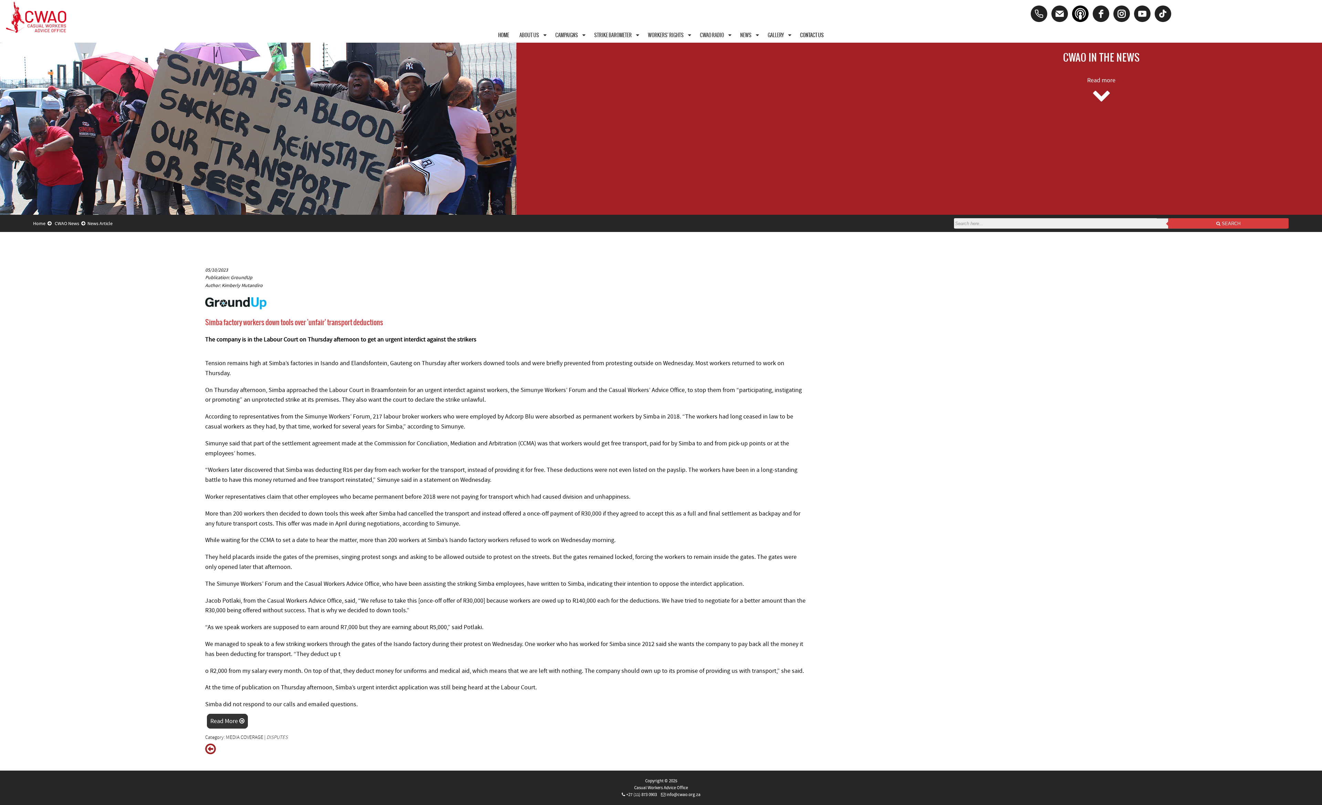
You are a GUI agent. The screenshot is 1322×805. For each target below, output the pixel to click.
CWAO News (68, 224)
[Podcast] (1080, 14)
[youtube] (1142, 14)
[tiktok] (1163, 14)
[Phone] (1039, 14)
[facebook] (1101, 14)
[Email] (1059, 14)
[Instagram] (1121, 14)
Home (40, 224)
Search (1230, 223)
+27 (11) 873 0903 (641, 794)
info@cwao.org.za (684, 794)
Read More (224, 721)
